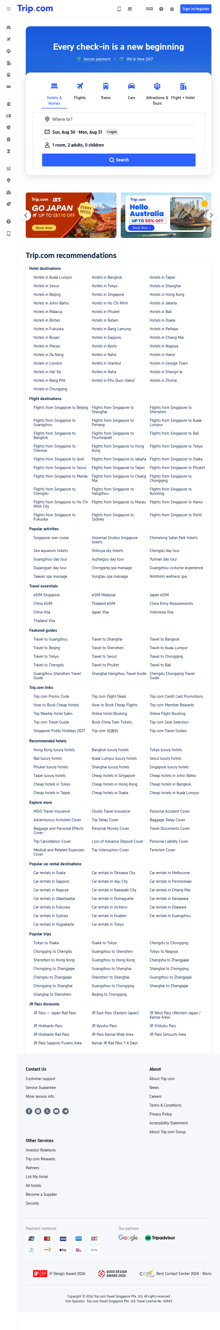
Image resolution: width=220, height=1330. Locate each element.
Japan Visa (100, 612)
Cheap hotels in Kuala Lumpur (174, 793)
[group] (93, 59)
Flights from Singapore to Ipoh (59, 459)
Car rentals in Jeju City (110, 881)
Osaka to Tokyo (104, 943)
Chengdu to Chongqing (169, 943)
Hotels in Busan (47, 337)
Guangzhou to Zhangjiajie (171, 977)
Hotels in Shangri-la (166, 372)
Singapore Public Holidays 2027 (59, 731)
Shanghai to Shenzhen (52, 994)
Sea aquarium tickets (51, 550)
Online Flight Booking (167, 713)
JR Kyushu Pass (104, 1026)
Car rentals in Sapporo (51, 881)
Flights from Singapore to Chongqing (171, 478)
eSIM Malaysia (103, 595)
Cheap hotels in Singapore (113, 775)
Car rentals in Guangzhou (170, 916)
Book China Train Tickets (112, 722)
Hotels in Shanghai (165, 286)
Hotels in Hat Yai (47, 372)
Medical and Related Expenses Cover (59, 852)
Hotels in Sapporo (106, 337)
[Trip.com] (35, 9)
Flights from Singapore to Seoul (60, 468)
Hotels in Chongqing (50, 389)
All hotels (33, 1185)
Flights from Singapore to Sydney (113, 517)
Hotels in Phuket (106, 312)
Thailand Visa (44, 621)
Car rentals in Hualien (109, 916)
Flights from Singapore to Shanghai (113, 409)
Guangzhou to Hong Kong (113, 960)
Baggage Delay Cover (167, 820)
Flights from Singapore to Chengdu (55, 491)
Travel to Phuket (105, 665)
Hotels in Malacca (48, 312)
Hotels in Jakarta (163, 303)
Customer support (40, 1079)
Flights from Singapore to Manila (60, 476)
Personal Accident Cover (170, 811)
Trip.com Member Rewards (172, 705)
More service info (40, 1096)
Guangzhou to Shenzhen (112, 951)
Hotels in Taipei (162, 277)
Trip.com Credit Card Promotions (176, 696)
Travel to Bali (160, 665)
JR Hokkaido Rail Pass (51, 1034)
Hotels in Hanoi (162, 355)
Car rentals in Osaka (49, 873)
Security (32, 1203)
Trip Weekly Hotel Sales (53, 713)
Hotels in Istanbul (106, 363)
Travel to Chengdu (49, 665)
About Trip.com (162, 1079)
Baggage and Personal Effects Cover (58, 830)
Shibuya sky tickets (107, 550)
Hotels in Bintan (47, 320)
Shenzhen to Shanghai (110, 977)
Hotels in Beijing (47, 294)
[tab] (54, 92)
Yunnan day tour (163, 559)
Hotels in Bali (160, 312)
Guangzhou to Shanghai (111, 968)
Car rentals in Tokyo (108, 924)
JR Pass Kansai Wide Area (112, 1034)
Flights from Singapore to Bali (174, 433)
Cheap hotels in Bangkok (170, 784)
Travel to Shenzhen (108, 648)
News (154, 1087)
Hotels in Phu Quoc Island (113, 380)
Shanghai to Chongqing (169, 968)
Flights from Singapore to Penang (113, 422)
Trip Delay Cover (105, 820)
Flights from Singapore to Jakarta (119, 459)
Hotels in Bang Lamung (111, 329)
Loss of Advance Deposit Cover (117, 841)
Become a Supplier (41, 1194)
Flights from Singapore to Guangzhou (55, 422)
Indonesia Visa (161, 612)
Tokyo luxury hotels (166, 750)
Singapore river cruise (51, 538)
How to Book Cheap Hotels (56, 705)
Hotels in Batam (105, 320)
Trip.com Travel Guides (168, 731)
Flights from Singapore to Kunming (171, 491)
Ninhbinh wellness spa (168, 576)
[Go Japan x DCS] (71, 215)
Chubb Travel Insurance (111, 811)
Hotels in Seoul (46, 286)
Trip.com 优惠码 (105, 731)
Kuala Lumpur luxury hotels (114, 758)
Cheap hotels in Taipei (52, 793)
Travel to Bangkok (164, 639)
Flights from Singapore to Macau (119, 502)
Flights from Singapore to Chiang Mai (119, 478)
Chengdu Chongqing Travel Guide (172, 675)
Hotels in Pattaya (164, 329)
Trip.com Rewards (40, 1159)
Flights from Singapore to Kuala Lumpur (175, 422)
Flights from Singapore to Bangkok (55, 435)
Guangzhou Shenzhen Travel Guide (57, 675)
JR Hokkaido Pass (48, 1026)
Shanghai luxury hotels (110, 767)
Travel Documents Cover (170, 828)
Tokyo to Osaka (46, 943)
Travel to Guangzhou (51, 639)
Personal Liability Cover (169, 841)
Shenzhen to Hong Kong (54, 960)
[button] (8, 9)
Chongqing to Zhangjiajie (54, 968)
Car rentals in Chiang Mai (170, 890)
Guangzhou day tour (50, 559)
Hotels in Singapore (108, 294)
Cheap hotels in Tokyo (52, 784)
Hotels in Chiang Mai (167, 337)
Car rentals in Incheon (109, 907)
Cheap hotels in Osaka (110, 793)
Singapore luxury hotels (169, 767)
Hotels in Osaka (162, 320)
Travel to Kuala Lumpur (169, 648)
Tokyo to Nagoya (164, 951)
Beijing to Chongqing (109, 994)
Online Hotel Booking (109, 713)
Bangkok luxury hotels (110, 750)
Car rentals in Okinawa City (113, 873)
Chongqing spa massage (112, 568)
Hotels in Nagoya (164, 346)
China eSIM (43, 603)
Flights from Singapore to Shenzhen (171, 409)
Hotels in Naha (104, 355)
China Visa (42, 612)
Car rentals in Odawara (168, 907)
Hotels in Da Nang (49, 355)
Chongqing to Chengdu (53, 951)
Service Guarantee (41, 1087)
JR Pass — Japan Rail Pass (55, 1013)
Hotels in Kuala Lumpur (53, 277)
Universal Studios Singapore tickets (115, 540)
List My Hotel (37, 1177)
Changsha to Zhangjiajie (169, 960)
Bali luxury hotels (48, 758)
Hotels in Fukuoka (49, 329)
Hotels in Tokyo (105, 286)
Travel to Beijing (47, 648)
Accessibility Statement (168, 1123)
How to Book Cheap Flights (114, 705)
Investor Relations (41, 1150)
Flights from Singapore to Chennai (55, 448)
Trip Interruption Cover (110, 850)
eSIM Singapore (47, 595)
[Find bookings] (172, 9)
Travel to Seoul (104, 656)
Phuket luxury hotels (51, 767)
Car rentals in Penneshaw (171, 881)
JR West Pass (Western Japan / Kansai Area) (175, 1015)
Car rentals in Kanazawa (169, 898)
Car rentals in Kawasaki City (114, 890)
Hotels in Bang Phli (49, 380)
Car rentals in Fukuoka (52, 907)
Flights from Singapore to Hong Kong (118, 448)
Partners (32, 1168)
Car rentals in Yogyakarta (54, 924)
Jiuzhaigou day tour (108, 559)
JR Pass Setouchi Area (168, 1034)
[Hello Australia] (166, 215)
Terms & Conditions (165, 1105)
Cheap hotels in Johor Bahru (173, 775)
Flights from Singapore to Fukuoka (55, 517)
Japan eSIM (159, 595)
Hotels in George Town (169, 363)
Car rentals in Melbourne (170, 873)
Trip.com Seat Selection (169, 722)
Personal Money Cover (110, 828)
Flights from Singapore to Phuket (177, 468)
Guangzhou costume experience (176, 568)
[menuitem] (8, 27)
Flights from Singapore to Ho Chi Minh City (61, 504)
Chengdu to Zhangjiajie (53, 977)
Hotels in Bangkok (107, 277)
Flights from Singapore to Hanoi (176, 502)
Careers (155, 1096)
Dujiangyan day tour (50, 568)
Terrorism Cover (162, 850)
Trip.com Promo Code (51, 696)
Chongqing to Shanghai (53, 986)
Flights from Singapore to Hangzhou (113, 491)
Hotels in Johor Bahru (51, 303)
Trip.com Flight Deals (109, 696)
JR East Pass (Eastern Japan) (115, 1013)
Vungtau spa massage (110, 576)
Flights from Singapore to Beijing (61, 407)
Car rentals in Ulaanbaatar (54, 898)
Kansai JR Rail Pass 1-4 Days (115, 1043)
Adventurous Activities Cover (57, 820)
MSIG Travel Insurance (52, 811)
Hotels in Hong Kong (167, 294)
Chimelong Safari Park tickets (173, 538)
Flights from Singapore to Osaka (176, 459)
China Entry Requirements (171, 603)
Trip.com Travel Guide (51, 722)
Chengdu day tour (164, 550)
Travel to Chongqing (166, 656)
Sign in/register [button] (195, 9)
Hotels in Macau (47, 346)
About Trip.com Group (167, 1132)
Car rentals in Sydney (51, 916)
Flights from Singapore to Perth (176, 515)
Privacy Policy (160, 1114)
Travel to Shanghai (107, 639)
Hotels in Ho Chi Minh (110, 303)
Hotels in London (48, 363)
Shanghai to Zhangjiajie (169, 986)
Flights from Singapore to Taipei (118, 468)
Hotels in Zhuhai (163, 380)
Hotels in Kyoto (104, 346)
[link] (119, 8)
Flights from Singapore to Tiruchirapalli (113, 435)
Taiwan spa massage (50, 576)
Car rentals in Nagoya (51, 890)
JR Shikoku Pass (163, 1026)
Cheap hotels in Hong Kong (114, 784)
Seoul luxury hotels (165, 758)
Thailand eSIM (103, 603)
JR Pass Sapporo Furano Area (58, 1043)
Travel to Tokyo (46, 656)
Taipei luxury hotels (49, 775)
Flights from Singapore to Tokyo (176, 446)
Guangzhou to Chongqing (113, 986)
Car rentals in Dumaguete (113, 898)
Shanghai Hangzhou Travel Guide (119, 673)
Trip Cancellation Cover (52, 841)
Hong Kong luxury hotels (54, 750)
